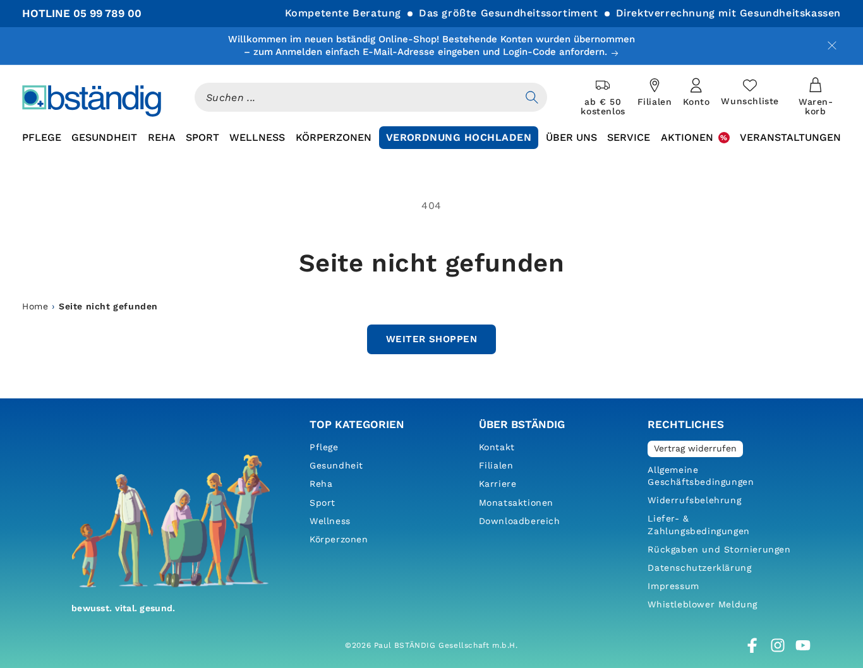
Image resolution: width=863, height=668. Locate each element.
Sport (322, 503)
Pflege (324, 447)
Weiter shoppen (431, 339)
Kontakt (497, 447)
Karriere (498, 484)
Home (35, 306)
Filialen (496, 465)
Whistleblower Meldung (702, 604)
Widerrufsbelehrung (694, 500)
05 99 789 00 (107, 13)
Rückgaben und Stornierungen (719, 549)
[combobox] (356, 97)
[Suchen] (532, 97)
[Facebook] (752, 645)
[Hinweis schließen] (832, 45)
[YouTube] (803, 645)
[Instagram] (777, 645)
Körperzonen (339, 539)
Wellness (330, 521)
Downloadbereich (519, 521)
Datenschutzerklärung (699, 568)
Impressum (673, 586)
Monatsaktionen (516, 503)
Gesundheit (336, 465)
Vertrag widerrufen (695, 448)
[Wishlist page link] (750, 92)
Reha (321, 484)
